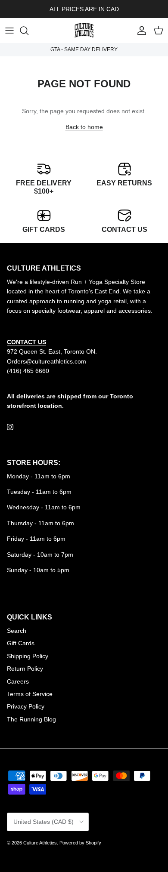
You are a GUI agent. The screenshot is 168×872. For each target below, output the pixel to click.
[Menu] (9, 30)
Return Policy (25, 668)
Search (16, 630)
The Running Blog (31, 719)
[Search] (28, 30)
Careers (18, 681)
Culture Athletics (40, 842)
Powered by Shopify (80, 842)
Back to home (84, 126)
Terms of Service (30, 693)
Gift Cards (20, 643)
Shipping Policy (27, 656)
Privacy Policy (25, 706)
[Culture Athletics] (84, 30)
